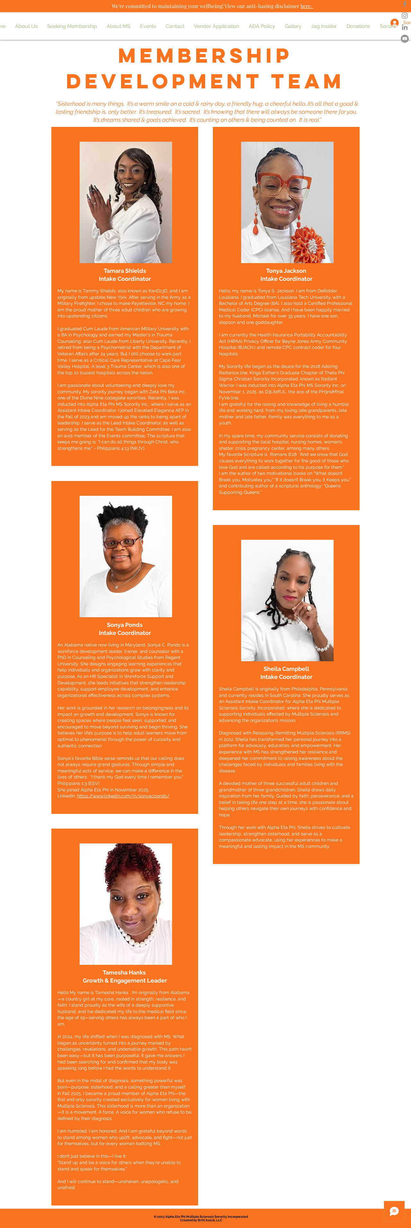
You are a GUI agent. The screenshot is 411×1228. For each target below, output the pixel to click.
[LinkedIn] (405, 27)
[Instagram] (405, 16)
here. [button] (306, 6)
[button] (26, 26)
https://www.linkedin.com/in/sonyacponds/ (123, 795)
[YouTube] (405, 39)
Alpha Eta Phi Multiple (182, 1216)
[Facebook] (405, 4)
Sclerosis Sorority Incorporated (224, 1216)
